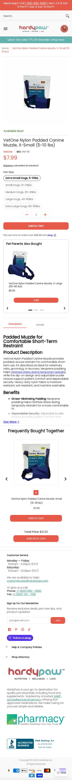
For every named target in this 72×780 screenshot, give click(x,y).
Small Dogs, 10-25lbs (19, 185)
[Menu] (5, 28)
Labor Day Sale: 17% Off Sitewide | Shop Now (36, 39)
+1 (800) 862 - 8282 (28, 591)
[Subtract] (26, 215)
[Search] (67, 16)
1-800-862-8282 (36, 3)
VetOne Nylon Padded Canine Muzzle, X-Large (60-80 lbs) (35, 285)
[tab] (15, 325)
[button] (64, 28)
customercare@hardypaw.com (27, 581)
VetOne (7, 151)
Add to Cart (36, 226)
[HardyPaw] (34, 29)
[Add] (45, 215)
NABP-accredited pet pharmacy (34, 698)
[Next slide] (62, 308)
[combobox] (33, 16)
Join (58, 620)
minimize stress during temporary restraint (38, 372)
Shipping (8, 165)
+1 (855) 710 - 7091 (24, 594)
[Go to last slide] (9, 308)
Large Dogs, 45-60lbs (19, 199)
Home (5, 48)
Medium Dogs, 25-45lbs (21, 192)
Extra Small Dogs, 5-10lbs (22, 178)
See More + (11, 422)
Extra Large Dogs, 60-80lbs (23, 206)
